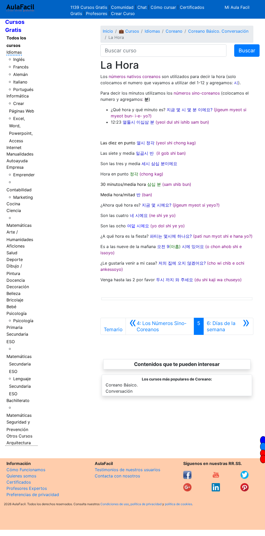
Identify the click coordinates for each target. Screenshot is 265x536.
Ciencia (13, 210)
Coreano (174, 31)
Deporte (14, 259)
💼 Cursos (129, 31)
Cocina (13, 203)
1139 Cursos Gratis (89, 7)
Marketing (23, 197)
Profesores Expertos (26, 488)
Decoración (17, 286)
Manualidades (19, 154)
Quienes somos (21, 475)
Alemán (20, 74)
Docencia (15, 280)
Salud (11, 252)
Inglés (19, 59)
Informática (17, 95)
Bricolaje (14, 299)
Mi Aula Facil (237, 7)
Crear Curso (123, 13)
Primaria (14, 327)
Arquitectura (18, 442)
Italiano (20, 81)
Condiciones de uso (114, 504)
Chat (142, 7)
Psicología (16, 313)
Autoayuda (17, 160)
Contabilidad (19, 189)
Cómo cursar (163, 7)
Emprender (24, 174)
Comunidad (122, 7)
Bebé (11, 306)
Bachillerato (18, 400)
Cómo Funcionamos (25, 469)
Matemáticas (19, 225)
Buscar (247, 50)
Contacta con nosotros (117, 475)
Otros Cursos (19, 436)
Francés (20, 66)
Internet (13, 147)
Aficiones (15, 246)
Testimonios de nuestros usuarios (127, 469)
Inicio (108, 31)
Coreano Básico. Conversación (218, 31)
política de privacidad (145, 504)
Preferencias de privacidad (32, 494)
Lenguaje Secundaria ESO (20, 386)
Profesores (96, 13)
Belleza (13, 293)
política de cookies (178, 504)
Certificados (18, 482)
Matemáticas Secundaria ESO (19, 364)
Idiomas (14, 52)
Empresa (15, 167)
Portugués (23, 89)
